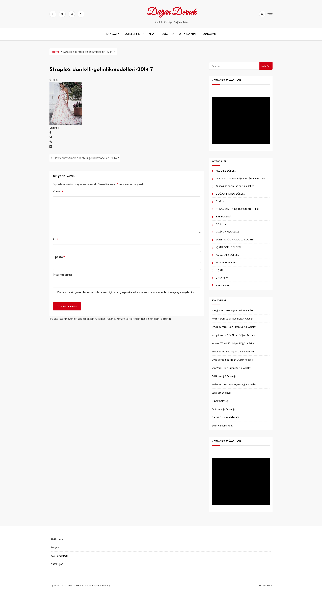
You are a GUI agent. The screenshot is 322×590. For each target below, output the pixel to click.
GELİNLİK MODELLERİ (228, 231)
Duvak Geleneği (220, 400)
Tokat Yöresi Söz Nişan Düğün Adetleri (233, 351)
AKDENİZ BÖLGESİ (226, 170)
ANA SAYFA (112, 34)
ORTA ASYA (222, 277)
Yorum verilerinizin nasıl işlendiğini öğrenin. (144, 319)
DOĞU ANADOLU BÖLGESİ (231, 193)
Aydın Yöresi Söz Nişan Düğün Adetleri (232, 318)
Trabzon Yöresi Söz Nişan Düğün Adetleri (234, 384)
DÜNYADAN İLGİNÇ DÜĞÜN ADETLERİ (237, 209)
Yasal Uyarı (57, 563)
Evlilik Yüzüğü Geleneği (224, 376)
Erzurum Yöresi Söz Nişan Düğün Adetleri (234, 326)
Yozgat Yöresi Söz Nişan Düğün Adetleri (233, 335)
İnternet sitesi (62, 275)
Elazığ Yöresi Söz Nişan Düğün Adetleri (233, 310)
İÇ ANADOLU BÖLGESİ (228, 247)
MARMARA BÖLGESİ (227, 262)
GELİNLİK (221, 224)
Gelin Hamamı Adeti (222, 425)
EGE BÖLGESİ (223, 216)
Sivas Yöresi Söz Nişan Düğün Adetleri (232, 359)
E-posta (59, 257)
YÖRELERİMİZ (133, 34)
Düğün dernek (171, 12)
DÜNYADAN (209, 34)
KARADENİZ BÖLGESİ (227, 254)
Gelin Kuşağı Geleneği (223, 409)
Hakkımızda (57, 539)
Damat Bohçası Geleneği (225, 417)
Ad (56, 239)
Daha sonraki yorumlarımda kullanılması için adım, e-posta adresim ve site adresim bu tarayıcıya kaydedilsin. (127, 292)
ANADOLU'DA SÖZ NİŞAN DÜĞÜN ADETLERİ (240, 178)
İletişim (55, 547)
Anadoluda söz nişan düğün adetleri (235, 186)
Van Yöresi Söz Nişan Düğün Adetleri (231, 368)
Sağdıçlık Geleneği (221, 392)
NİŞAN (152, 34)
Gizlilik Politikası (59, 555)
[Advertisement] (241, 120)
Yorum (58, 191)
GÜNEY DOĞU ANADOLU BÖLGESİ (235, 239)
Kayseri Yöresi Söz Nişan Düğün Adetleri (233, 343)
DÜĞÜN (166, 34)
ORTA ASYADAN (188, 34)
